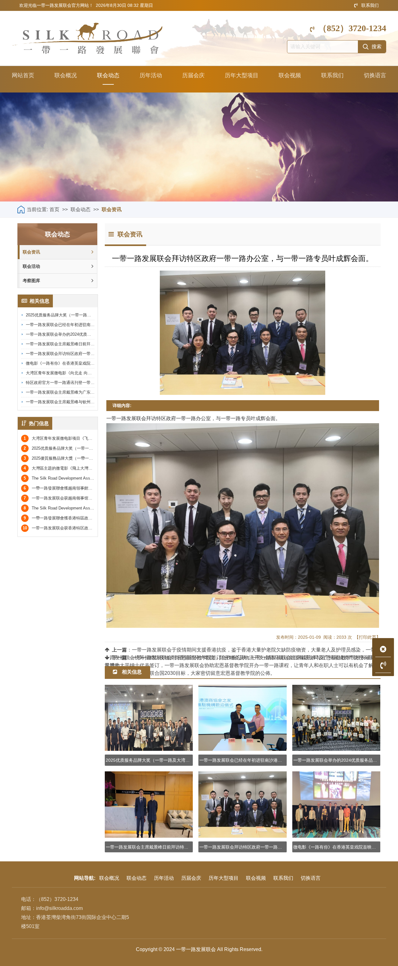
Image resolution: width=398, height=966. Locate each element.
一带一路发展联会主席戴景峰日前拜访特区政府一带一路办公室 (82, 344)
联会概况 (65, 75)
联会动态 (108, 75)
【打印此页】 (367, 637)
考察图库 (31, 280)
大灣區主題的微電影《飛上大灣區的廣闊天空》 (70, 468)
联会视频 (290, 75)
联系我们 (370, 5)
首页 (54, 209)
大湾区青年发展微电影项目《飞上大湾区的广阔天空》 (76, 438)
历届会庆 (193, 75)
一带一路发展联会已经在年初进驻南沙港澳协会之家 (72, 324)
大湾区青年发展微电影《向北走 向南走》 (63, 373)
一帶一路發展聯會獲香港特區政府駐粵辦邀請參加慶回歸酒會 (82, 518)
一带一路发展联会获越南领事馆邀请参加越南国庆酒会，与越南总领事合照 (94, 498)
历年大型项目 (241, 75)
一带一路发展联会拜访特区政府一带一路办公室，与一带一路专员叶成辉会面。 (96, 353)
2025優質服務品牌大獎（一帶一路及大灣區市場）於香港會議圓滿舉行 (91, 458)
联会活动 (31, 266)
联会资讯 (112, 209)
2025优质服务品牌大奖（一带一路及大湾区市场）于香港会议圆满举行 (89, 315)
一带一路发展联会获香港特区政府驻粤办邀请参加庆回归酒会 (82, 528)
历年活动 (151, 75)
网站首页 (23, 75)
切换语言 (375, 75)
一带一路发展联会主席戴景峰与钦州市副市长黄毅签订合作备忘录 (84, 402)
